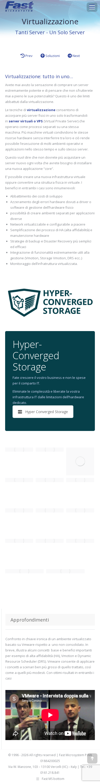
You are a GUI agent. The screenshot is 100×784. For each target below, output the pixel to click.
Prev (29, 55)
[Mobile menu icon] (92, 6)
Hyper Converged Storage (46, 411)
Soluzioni (52, 55)
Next (76, 55)
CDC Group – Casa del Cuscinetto (84, 455)
